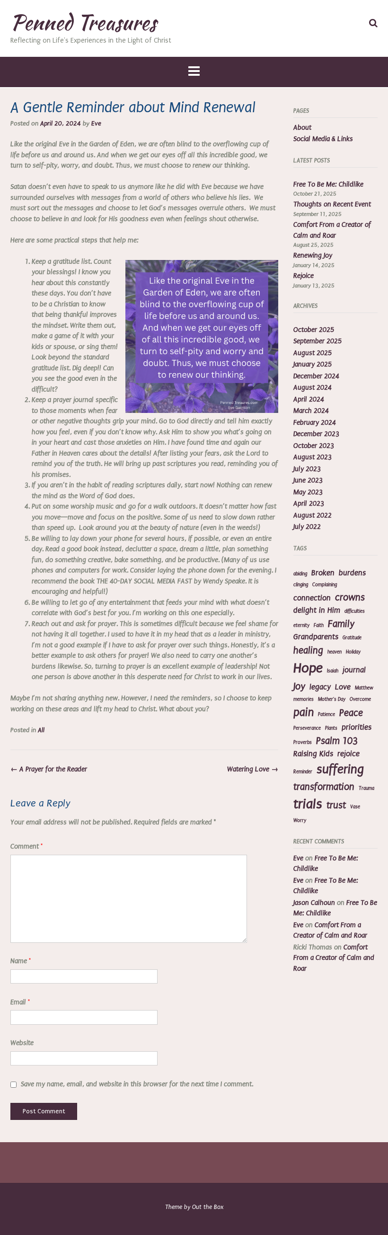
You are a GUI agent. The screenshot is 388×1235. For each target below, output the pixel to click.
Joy (299, 686)
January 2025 (312, 364)
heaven (334, 652)
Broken (323, 573)
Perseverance (307, 728)
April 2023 (308, 504)
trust (336, 805)
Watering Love (252, 769)
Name (20, 961)
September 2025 (317, 341)
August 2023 (312, 457)
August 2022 (312, 515)
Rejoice (303, 276)
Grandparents (315, 637)
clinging (300, 585)
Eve (96, 123)
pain (303, 712)
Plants (331, 728)
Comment (26, 846)
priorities (356, 727)
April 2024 (308, 399)
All (41, 730)
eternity (301, 625)
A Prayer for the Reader (48, 769)
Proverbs (302, 742)
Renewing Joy (312, 255)
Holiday (353, 652)
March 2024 (311, 411)
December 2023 (316, 434)
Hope (308, 668)
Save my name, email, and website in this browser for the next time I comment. (137, 1084)
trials (307, 804)
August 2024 (312, 388)
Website (22, 1043)
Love (343, 687)
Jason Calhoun (314, 903)
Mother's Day (331, 699)
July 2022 (307, 527)
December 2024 (316, 376)
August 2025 (312, 353)
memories (303, 699)
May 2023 (308, 492)
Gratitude (352, 638)
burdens (352, 573)
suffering (340, 769)
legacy (320, 687)
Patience (326, 714)
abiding (300, 574)
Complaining (324, 585)
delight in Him (316, 610)
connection (312, 598)
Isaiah (332, 671)
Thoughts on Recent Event (332, 204)
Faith (319, 625)
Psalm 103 (337, 740)
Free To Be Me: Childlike (328, 184)
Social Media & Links (323, 139)
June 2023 (308, 480)
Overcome (360, 699)
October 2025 (313, 330)
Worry (299, 820)
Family (341, 623)
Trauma (366, 788)
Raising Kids (313, 754)
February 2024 (314, 423)
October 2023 (313, 446)
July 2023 (307, 469)
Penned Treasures (83, 22)
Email (20, 1002)
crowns (350, 597)
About (302, 128)
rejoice (348, 754)
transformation (323, 786)
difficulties (354, 611)
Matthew (364, 688)
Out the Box (207, 1207)
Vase (355, 807)
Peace (351, 712)
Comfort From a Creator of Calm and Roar (333, 958)
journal (354, 670)
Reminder (302, 772)
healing (308, 650)
